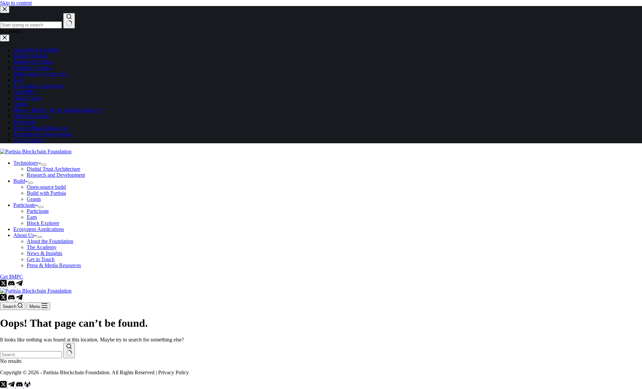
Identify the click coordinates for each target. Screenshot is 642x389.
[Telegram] (19, 285)
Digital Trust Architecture (53, 169)
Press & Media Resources (54, 265)
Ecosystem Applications (38, 229)
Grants (34, 199)
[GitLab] (27, 386)
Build (19, 181)
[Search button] (69, 350)
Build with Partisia (46, 193)
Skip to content (16, 3)
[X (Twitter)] (4, 285)
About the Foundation (50, 241)
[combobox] (31, 354)
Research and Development (56, 175)
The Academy (42, 247)
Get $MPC (11, 277)
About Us (23, 235)
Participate (24, 205)
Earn (32, 217)
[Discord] (12, 285)
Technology (25, 163)
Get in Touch (41, 259)
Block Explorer (43, 223)
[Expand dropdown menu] (43, 165)
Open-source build (46, 187)
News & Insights (44, 253)
